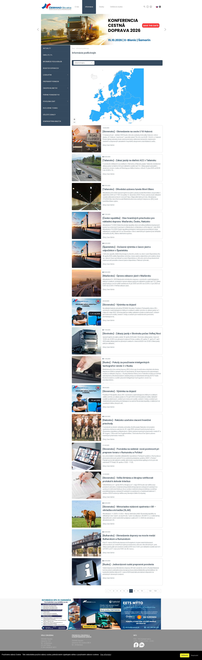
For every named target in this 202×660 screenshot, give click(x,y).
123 (155, 591)
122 (150, 591)
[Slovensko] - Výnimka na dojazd (119, 304)
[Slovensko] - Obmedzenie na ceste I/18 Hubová (127, 131)
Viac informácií (105, 655)
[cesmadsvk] (136, 644)
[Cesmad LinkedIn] (141, 644)
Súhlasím (184, 655)
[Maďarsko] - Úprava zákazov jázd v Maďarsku (127, 275)
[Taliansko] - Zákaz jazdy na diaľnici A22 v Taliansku (129, 160)
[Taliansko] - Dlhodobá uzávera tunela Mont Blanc (128, 189)
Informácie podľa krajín (82, 48)
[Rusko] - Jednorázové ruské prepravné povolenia (128, 564)
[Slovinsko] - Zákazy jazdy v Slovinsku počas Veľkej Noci (132, 333)
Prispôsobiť (194, 655)
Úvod (73, 48)
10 (142, 591)
